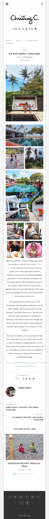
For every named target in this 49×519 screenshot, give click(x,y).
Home (8, 40)
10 (34, 474)
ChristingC (28, 57)
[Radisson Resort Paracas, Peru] (24, 447)
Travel (18, 40)
